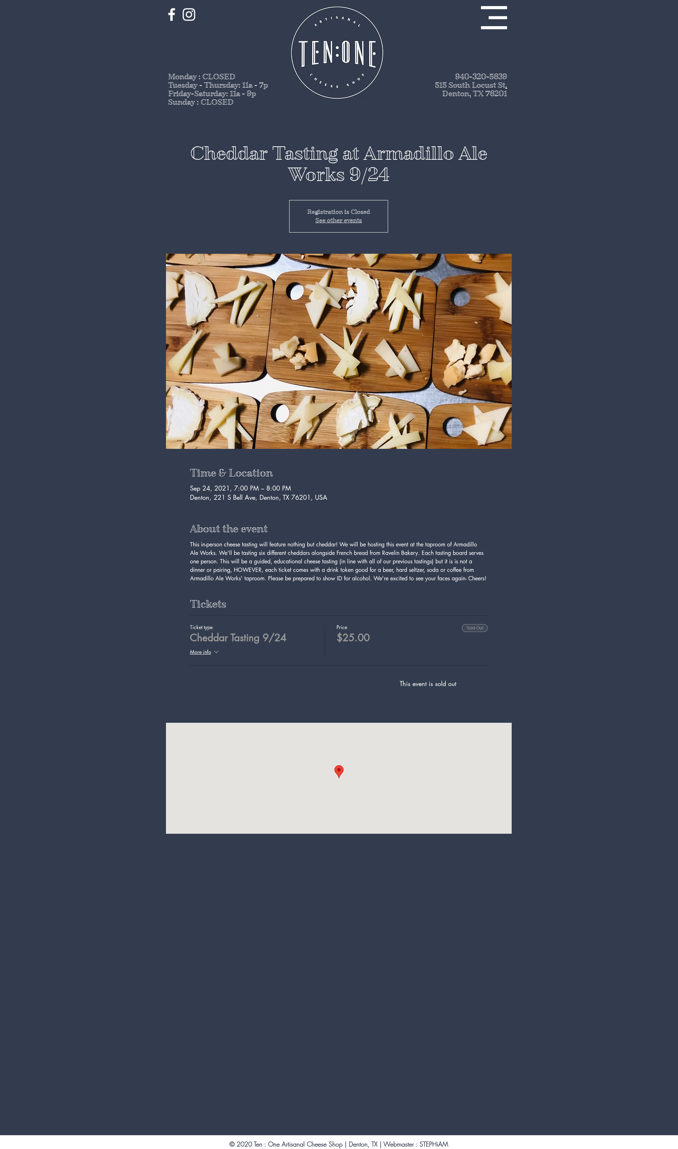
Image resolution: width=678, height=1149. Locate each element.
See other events (338, 220)
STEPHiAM (434, 1144)
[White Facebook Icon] (171, 14)
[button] (494, 17)
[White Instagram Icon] (188, 14)
